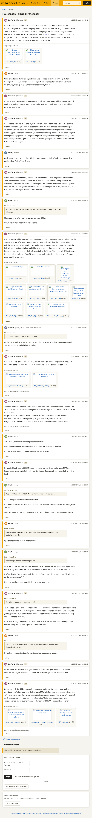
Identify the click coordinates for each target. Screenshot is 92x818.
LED (46, 34)
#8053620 (85, 328)
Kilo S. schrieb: (9, 529)
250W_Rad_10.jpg (11, 316)
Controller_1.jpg (34, 298)
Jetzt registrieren (12, 803)
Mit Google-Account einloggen (16, 786)
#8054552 (85, 462)
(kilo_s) (16, 201)
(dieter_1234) (19, 328)
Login (87, 3)
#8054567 (85, 552)
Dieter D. (11, 328)
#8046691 (85, 118)
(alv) (16, 73)
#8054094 (85, 356)
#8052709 (85, 234)
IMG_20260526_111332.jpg (42, 386)
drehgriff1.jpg (13, 278)
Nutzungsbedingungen (50, 813)
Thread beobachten (12, 739)
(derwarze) (19, 20)
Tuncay (10, 153)
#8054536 (85, 436)
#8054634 (85, 636)
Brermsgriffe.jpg (39, 278)
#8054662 (85, 664)
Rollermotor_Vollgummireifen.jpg (42, 722)
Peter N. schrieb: (10, 557)
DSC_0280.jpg (11, 62)
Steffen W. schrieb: (10, 206)
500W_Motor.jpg (63, 722)
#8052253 (85, 172)
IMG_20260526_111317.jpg (15, 386)
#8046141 (85, 20)
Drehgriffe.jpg (62, 281)
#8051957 (85, 153)
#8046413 (85, 73)
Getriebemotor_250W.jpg (55, 316)
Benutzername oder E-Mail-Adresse (13, 763)
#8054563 (85, 523)
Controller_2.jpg (56, 298)
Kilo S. (10, 201)
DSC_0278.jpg (30, 62)
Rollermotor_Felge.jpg (13, 722)
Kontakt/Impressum (18, 813)
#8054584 (85, 593)
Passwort (7, 770)
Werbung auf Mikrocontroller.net (70, 813)
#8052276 (85, 201)
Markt (4, 9)
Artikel (46, 3)
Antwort (7, 67)
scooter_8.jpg (76, 299)
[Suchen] (79, 3)
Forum (55, 3)
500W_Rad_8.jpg (32, 316)
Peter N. (11, 73)
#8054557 (85, 485)
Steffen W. (11, 20)
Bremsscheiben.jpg (12, 298)
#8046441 (85, 96)
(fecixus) (16, 153)
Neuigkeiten (35, 3)
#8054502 (85, 401)
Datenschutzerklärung (33, 813)
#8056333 (85, 684)
